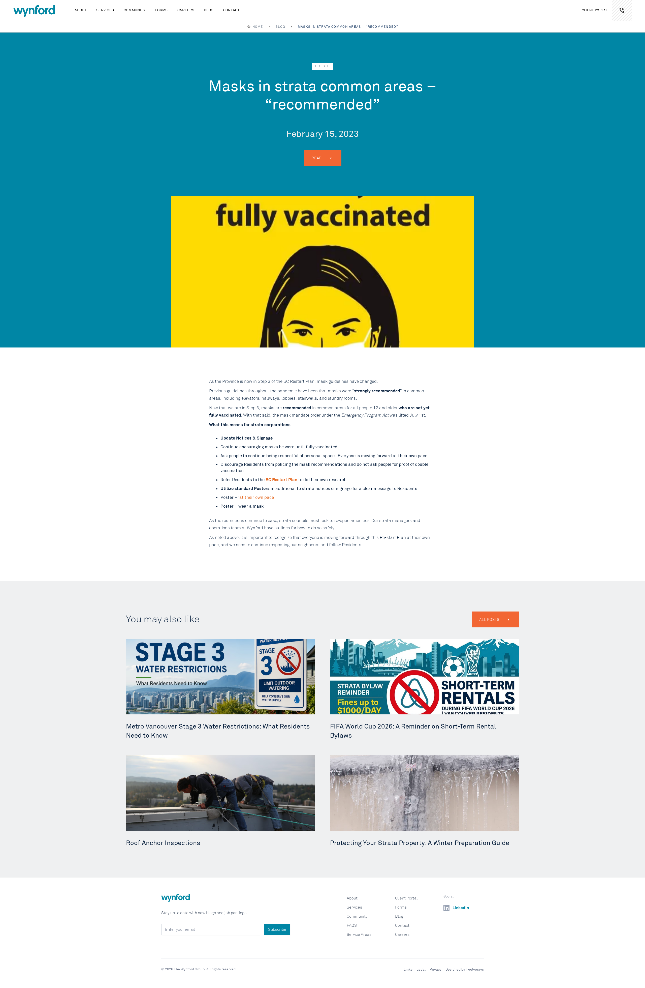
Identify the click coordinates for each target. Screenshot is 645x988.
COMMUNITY (135, 10)
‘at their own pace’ (256, 497)
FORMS (161, 10)
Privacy (435, 969)
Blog (209, 10)
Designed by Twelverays (464, 969)
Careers (186, 10)
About (80, 10)
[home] (34, 10)
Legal (421, 969)
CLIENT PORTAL (594, 10)
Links (408, 969)
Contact (231, 10)
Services (105, 10)
